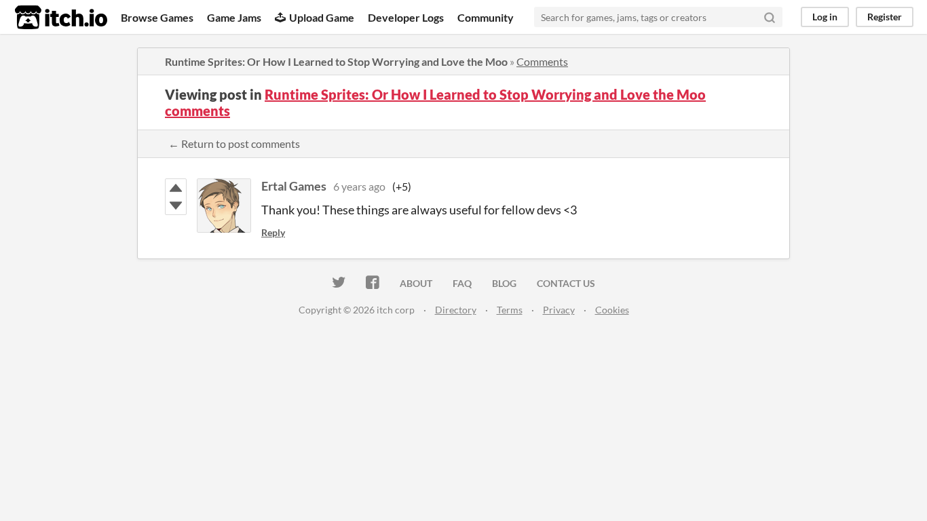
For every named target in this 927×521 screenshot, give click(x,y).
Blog (504, 283)
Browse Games (157, 17)
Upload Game (321, 17)
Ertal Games (293, 185)
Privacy (559, 309)
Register (884, 16)
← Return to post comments (234, 143)
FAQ (462, 283)
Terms (510, 309)
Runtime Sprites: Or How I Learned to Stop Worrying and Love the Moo (336, 61)
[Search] (769, 17)
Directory (455, 309)
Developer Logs (406, 17)
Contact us (566, 283)
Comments (542, 61)
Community (485, 17)
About (416, 283)
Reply (273, 232)
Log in (824, 16)
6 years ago (359, 186)
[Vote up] (176, 188)
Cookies (612, 309)
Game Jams (234, 17)
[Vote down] (176, 205)
